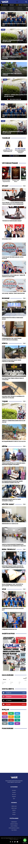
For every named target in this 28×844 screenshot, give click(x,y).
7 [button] (16, 99)
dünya (5, 343)
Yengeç (5, 716)
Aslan (11, 716)
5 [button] (13, 99)
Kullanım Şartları (14, 824)
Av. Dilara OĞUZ (20, 149)
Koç (5, 713)
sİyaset (5, 186)
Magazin (14, 796)
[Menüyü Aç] (17, 1)
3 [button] (10, 99)
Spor (14, 798)
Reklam (14, 810)
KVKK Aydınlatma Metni (14, 828)
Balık (17, 723)
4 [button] (11, 99)
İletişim (14, 814)
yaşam (5, 401)
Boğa (11, 713)
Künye (14, 812)
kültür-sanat (8, 504)
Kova (11, 723)
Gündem (14, 790)
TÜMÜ (24, 185)
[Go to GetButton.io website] (25, 842)
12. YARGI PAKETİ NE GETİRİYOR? (20, 151)
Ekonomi (14, 794)
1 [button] (7, 99)
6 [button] (14, 99)
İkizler (17, 713)
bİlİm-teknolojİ (8, 549)
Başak (17, 716)
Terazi (4, 720)
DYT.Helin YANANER (8, 149)
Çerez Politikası (14, 826)
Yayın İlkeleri (14, 830)
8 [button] (17, 99)
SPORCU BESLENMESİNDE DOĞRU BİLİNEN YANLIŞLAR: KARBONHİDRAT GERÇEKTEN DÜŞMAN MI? (7, 151)
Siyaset (14, 792)
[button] (2, 91)
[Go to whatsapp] (25, 840)
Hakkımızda (14, 806)
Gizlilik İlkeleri (14, 822)
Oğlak (4, 723)
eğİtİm (4, 446)
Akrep (11, 720)
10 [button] (20, 99)
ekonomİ (5, 298)
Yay (17, 720)
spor (4, 589)
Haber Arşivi (14, 808)
